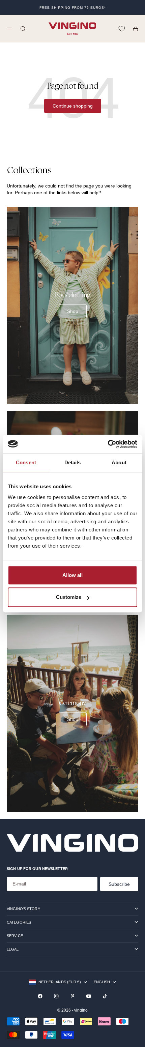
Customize (68, 597)
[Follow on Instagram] (56, 996)
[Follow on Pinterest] (72, 996)
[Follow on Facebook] (40, 996)
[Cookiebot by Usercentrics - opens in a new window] (107, 444)
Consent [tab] (26, 462)
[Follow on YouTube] (88, 996)
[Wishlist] (122, 29)
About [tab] (119, 462)
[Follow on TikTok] (105, 996)
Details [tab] (72, 462)
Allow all (72, 575)
